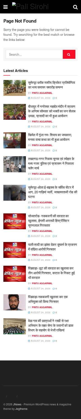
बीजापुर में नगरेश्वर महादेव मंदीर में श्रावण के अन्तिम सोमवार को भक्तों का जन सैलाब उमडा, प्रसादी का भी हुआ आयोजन (51, 111)
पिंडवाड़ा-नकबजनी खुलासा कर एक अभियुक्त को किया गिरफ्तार (48, 299)
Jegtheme (21, 409)
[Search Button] (69, 54)
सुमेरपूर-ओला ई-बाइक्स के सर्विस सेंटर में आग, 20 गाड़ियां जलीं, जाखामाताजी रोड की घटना (52, 192)
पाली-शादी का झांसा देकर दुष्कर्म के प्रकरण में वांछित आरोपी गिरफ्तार (52, 246)
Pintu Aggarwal (42, 93)
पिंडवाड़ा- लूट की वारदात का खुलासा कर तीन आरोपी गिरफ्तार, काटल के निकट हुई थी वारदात (51, 273)
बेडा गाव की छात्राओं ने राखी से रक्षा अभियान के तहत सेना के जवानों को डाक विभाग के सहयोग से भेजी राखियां (50, 325)
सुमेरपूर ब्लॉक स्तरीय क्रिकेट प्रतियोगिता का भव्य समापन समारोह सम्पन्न (51, 84)
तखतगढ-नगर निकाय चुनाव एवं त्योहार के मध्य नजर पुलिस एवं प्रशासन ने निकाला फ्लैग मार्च (51, 163)
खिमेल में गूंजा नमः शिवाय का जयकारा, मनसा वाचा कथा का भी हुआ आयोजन (50, 137)
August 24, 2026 (40, 97)
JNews (17, 404)
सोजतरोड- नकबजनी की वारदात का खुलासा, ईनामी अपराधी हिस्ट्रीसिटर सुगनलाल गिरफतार (48, 220)
